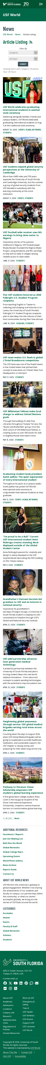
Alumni (6, 917)
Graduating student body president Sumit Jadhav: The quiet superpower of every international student (23, 476)
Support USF (28, 1023)
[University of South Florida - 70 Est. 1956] (16, 4)
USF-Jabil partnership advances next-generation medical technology (20, 661)
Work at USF (28, 998)
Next (16, 818)
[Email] (37, 983)
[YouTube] (15, 983)
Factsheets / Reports (13, 834)
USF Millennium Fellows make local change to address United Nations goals (22, 414)
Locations (7, 1009)
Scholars (20, 323)
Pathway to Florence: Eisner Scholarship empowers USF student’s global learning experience (23, 790)
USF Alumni (28, 1019)
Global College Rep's (13, 852)
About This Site (10, 1052)
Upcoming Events (11, 856)
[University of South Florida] (23, 962)
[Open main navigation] (41, 4)
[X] (10, 983)
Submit (23, 64)
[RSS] (15, 988)
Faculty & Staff (10, 926)
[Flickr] (5, 988)
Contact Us (8, 874)
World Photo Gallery (13, 860)
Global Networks (33, 129)
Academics (7, 1001)
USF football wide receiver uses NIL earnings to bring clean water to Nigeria (22, 235)
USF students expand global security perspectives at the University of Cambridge (23, 169)
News (17, 34)
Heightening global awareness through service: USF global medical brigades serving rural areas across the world (22, 726)
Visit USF (7, 1056)
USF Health (28, 1012)
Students (7, 132)
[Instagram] (10, 988)
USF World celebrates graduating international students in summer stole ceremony (21, 109)
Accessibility (20, 1056)
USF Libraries (29, 1026)
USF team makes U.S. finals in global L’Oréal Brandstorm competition (23, 359)
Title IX (26, 1008)
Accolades (8, 913)
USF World (11, 14)
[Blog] (31, 983)
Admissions (8, 1005)
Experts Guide (10, 869)
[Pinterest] (26, 983)
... (13, 818)
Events (22, 129)
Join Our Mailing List (13, 838)
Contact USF (26, 1052)
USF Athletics (28, 1015)
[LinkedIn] (21, 983)
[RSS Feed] (30, 42)
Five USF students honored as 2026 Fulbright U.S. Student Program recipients (22, 297)
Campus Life (8, 1012)
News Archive (9, 865)
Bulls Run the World (12, 843)
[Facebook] (5, 983)
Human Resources (11, 1033)
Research (7, 1016)
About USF (8, 998)
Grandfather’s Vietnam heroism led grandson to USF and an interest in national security (22, 602)
